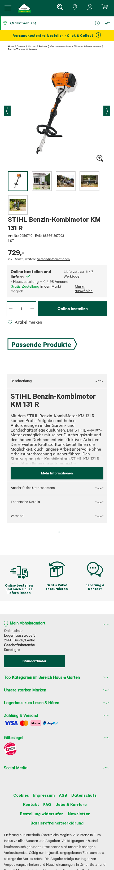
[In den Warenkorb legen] (22, 689)
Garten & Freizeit (37, 46)
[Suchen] (59, 8)
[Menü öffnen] (8, 8)
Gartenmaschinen (60, 46)
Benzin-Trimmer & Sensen (22, 49)
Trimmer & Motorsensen (87, 46)
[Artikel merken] (11, 322)
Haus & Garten (16, 46)
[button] (24, 8)
